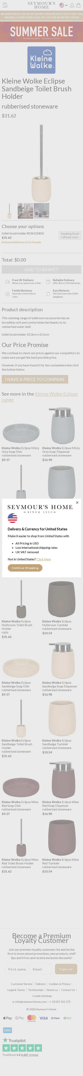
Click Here (43, 559)
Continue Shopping (25, 567)
